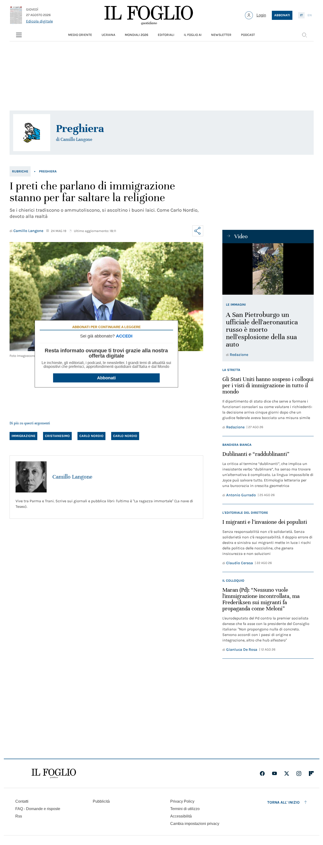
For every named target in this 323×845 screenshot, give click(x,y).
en (309, 15)
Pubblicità (101, 801)
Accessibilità (181, 816)
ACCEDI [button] (124, 336)
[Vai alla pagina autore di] (31, 132)
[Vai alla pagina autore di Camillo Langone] (31, 476)
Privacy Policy (182, 801)
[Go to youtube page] (274, 773)
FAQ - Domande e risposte (37, 809)
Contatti (21, 801)
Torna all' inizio (283, 802)
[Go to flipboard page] (311, 773)
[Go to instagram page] (298, 773)
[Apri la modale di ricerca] (304, 35)
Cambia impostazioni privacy (194, 824)
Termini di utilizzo (185, 809)
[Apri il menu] (18, 35)
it (301, 15)
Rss (18, 816)
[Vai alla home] (148, 15)
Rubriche (20, 171)
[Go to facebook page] (262, 773)
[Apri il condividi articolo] (197, 230)
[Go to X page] (286, 773)
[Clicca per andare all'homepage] (54, 773)
